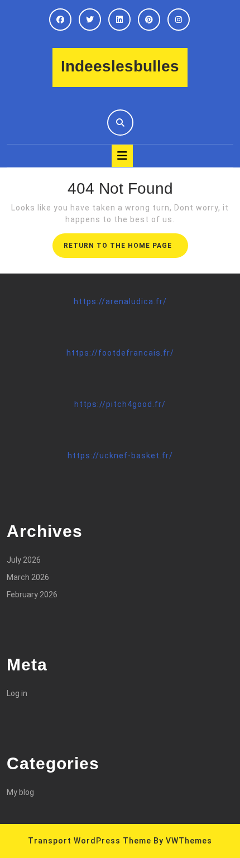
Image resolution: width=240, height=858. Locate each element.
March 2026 (28, 577)
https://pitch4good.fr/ (120, 404)
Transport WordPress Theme (89, 840)
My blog (20, 792)
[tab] (122, 156)
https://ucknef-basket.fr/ (120, 455)
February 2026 (32, 594)
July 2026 (24, 559)
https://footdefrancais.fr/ (120, 352)
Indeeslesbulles (120, 66)
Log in (17, 693)
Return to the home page (126, 249)
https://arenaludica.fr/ (120, 301)
